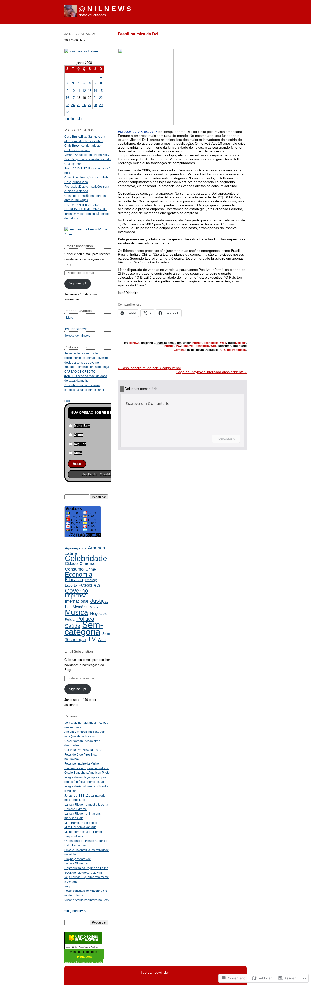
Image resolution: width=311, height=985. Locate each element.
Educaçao (74, 579)
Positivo (187, 345)
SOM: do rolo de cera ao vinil (83, 872)
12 (84, 91)
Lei (68, 606)
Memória (80, 607)
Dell (238, 342)
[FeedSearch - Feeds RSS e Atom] (87, 234)
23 (67, 105)
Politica (85, 619)
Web (223, 342)
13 (89, 91)
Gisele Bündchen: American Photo (87, 772)
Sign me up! (77, 283)
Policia (69, 619)
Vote (77, 463)
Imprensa (76, 595)
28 (95, 105)
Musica (76, 612)
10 (73, 91)
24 (73, 105)
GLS (97, 585)
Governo (76, 590)
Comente (180, 349)
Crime (91, 569)
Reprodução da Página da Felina (86, 868)
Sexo (106, 634)
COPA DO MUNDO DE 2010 (83, 749)
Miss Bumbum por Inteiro (80, 822)
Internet (197, 342)
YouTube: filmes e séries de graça (86, 366)
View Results (89, 474)
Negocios (98, 613)
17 (73, 98)
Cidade (71, 563)
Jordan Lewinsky (155, 972)
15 (101, 91)
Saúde (72, 626)
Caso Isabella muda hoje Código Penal (149, 368)
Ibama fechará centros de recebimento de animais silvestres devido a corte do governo (86, 358)
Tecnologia (211, 342)
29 (101, 105)
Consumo (74, 569)
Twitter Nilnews (75, 329)
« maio (69, 119)
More (69, 317)
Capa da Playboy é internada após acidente (211, 372)
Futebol (85, 585)
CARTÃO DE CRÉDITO (79, 371)
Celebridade (86, 558)
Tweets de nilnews (77, 335)
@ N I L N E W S (104, 9)
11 (78, 91)
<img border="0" (75, 911)
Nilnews (134, 342)
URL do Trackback (233, 349)
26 (84, 105)
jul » (80, 119)
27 (89, 105)
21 (95, 98)
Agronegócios (75, 548)
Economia (78, 574)
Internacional (76, 601)
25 (78, 105)
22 (101, 98)
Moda (94, 607)
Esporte (71, 585)
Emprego (91, 580)
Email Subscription (78, 246)
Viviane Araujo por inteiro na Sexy (86, 154)
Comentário (226, 439)
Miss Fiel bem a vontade (80, 827)
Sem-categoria (83, 628)
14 (95, 91)
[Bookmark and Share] (81, 51)
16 (67, 98)
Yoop (67, 886)
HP (244, 342)
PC (178, 345)
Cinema (87, 563)
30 (67, 112)
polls (67, 401)
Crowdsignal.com (110, 474)
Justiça (99, 601)
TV (92, 639)
